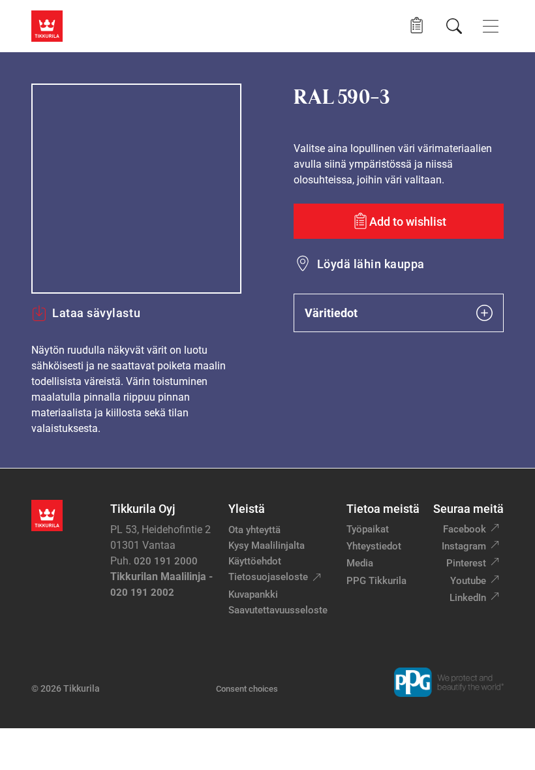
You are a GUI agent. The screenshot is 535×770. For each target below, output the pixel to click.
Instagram (464, 546)
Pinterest (466, 563)
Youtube (468, 581)
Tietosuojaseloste (268, 577)
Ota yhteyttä (254, 530)
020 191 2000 (166, 561)
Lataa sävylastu (96, 313)
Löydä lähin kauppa (371, 264)
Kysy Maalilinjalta (266, 545)
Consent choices (247, 689)
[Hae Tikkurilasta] (454, 26)
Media (359, 563)
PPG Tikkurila (376, 581)
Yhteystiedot (373, 546)
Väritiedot (331, 313)
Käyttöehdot (254, 561)
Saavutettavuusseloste (278, 610)
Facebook (464, 529)
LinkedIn (468, 598)
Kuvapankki (253, 594)
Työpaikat (367, 529)
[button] (416, 26)
